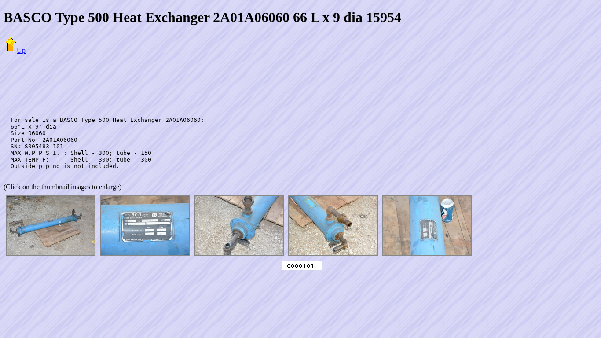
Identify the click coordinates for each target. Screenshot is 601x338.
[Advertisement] (300, 81)
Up (21, 50)
